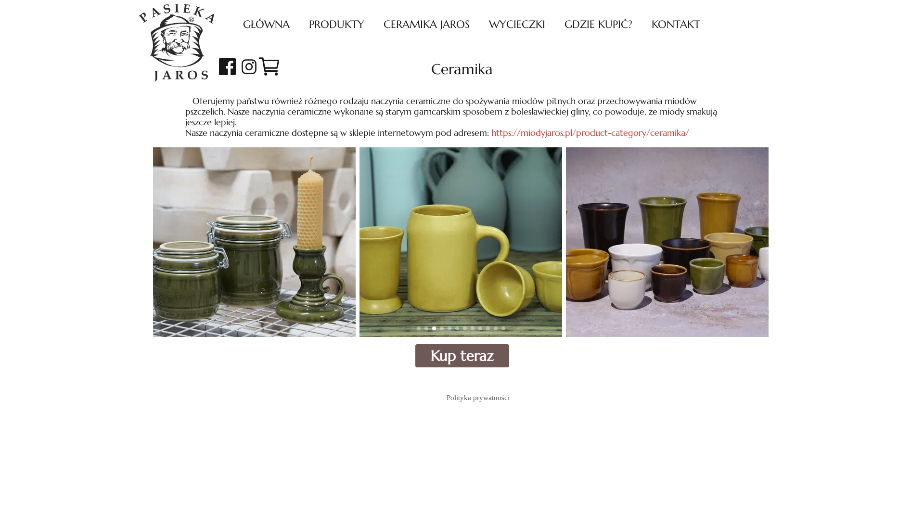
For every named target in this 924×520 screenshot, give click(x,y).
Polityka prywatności (478, 398)
